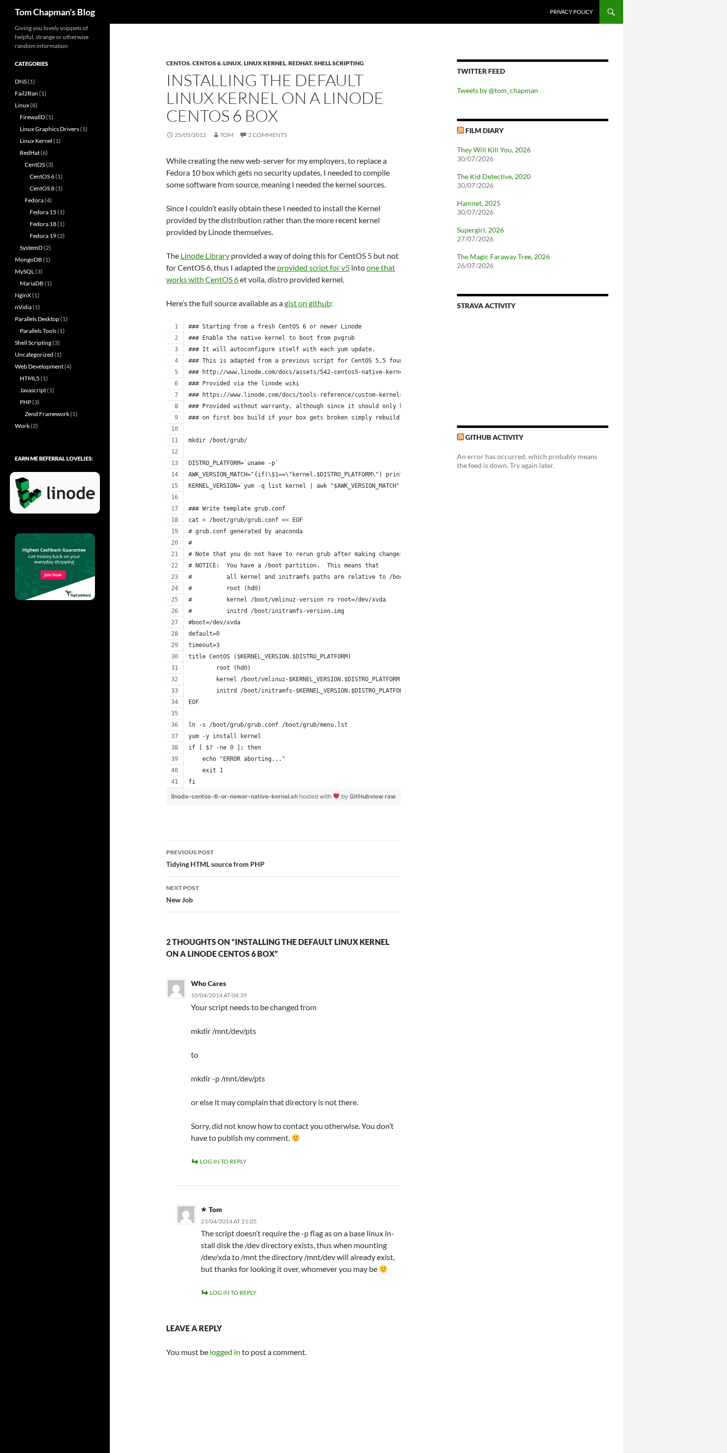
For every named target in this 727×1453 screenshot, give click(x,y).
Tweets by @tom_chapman (497, 90)
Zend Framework (47, 414)
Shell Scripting (339, 63)
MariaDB (32, 283)
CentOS (178, 63)
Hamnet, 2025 (478, 203)
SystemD (31, 247)
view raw (383, 796)
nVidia (23, 307)
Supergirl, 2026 (480, 230)
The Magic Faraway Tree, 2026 (503, 256)
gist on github (307, 303)
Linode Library (205, 255)
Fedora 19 (43, 235)
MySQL (24, 271)
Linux (232, 63)
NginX (23, 295)
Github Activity (494, 437)
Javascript (33, 390)
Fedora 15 (43, 212)
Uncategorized (34, 354)
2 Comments (267, 135)
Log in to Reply (223, 1161)
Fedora (34, 200)
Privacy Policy (571, 11)
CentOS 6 (206, 63)
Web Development (39, 366)
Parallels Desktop (37, 319)
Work (22, 425)
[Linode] (57, 497)
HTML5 (30, 378)
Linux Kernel (265, 63)
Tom (226, 135)
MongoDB (28, 259)
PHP (25, 402)
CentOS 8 (42, 188)
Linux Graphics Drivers (49, 129)
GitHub (360, 796)
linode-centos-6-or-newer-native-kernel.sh (235, 796)
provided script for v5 (313, 267)
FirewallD (32, 117)
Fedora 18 (43, 224)
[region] (283, 554)
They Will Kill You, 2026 (494, 149)
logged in (225, 1352)
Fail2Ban (26, 93)
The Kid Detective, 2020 (494, 176)
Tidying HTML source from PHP (215, 858)
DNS (21, 81)
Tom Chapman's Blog (55, 11)
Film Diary (484, 130)
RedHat (300, 63)
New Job (182, 894)
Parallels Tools (38, 330)
